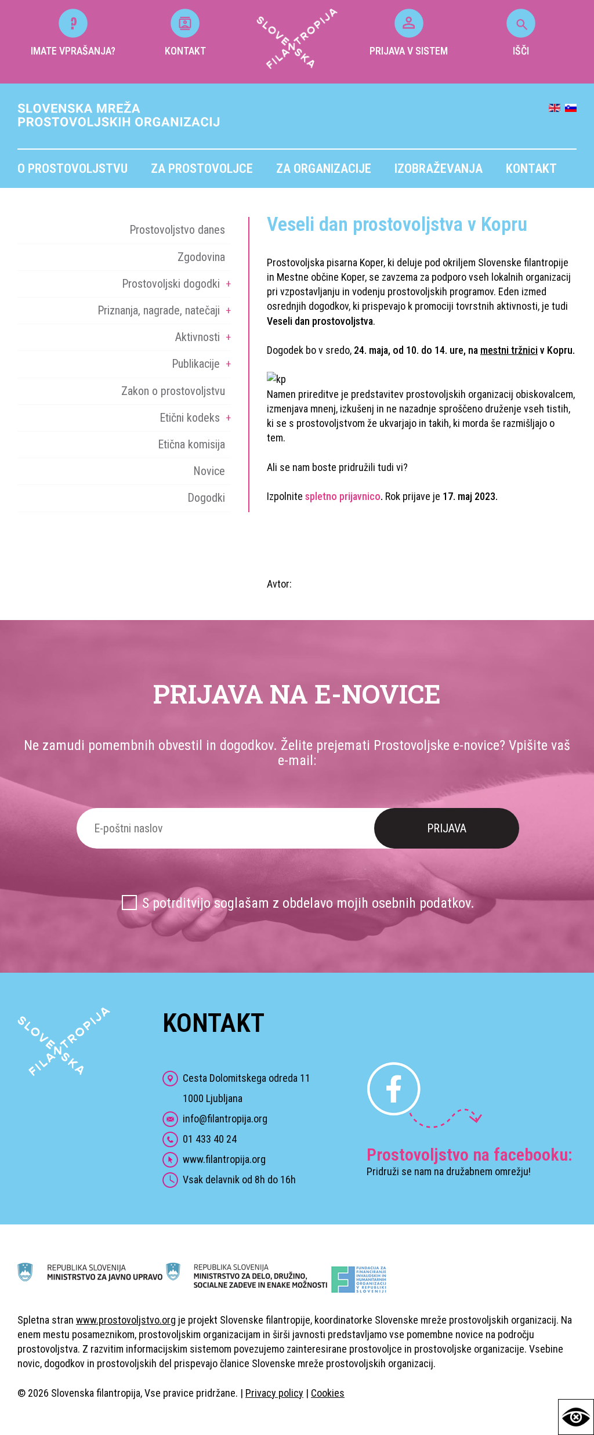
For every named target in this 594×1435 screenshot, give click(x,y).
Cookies (328, 1393)
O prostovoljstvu (72, 168)
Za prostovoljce (202, 168)
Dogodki (206, 498)
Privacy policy (274, 1393)
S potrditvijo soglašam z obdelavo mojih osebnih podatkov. (308, 903)
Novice (209, 471)
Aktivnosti (197, 337)
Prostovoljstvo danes (177, 230)
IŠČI (521, 51)
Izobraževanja (438, 168)
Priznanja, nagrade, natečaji (158, 310)
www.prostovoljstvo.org (126, 1320)
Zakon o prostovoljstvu (173, 391)
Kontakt (531, 168)
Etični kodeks (190, 418)
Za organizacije (323, 168)
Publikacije (196, 364)
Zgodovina (201, 257)
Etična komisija (191, 444)
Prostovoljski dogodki (171, 284)
